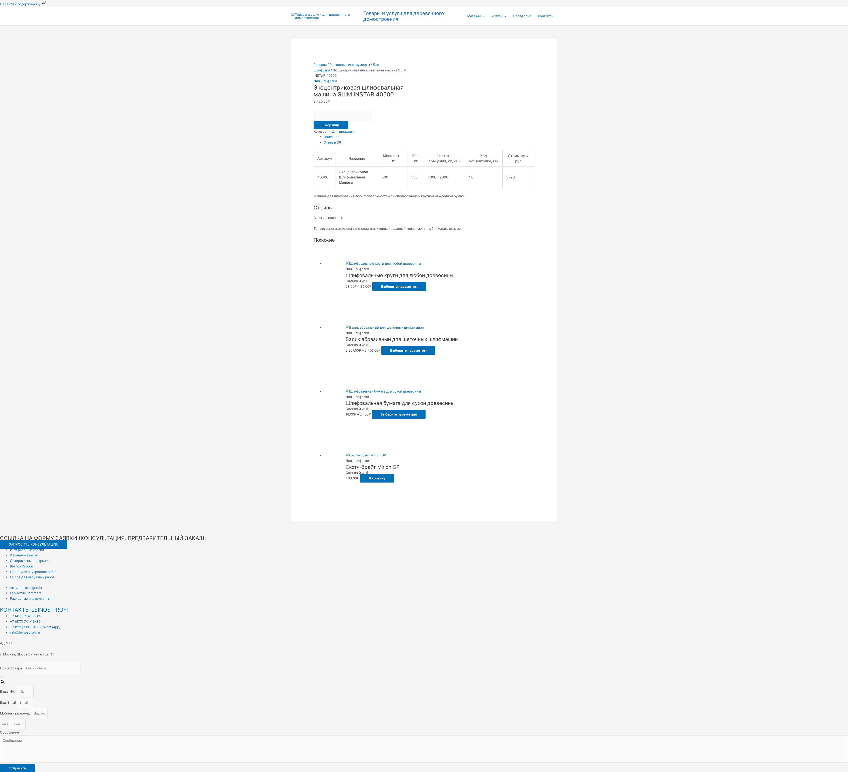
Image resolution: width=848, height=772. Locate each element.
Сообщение (9, 732)
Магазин (474, 16)
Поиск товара (11, 668)
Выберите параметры (399, 286)
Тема (4, 724)
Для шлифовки (325, 81)
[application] (483, 16)
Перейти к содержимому (20, 4)
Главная (320, 65)
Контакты (545, 16)
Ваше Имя (8, 692)
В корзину (330, 125)
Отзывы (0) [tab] (332, 142)
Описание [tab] (331, 137)
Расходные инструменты (349, 65)
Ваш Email (8, 702)
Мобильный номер (15, 713)
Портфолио (522, 16)
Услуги (497, 16)
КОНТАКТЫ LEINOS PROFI (34, 609)
